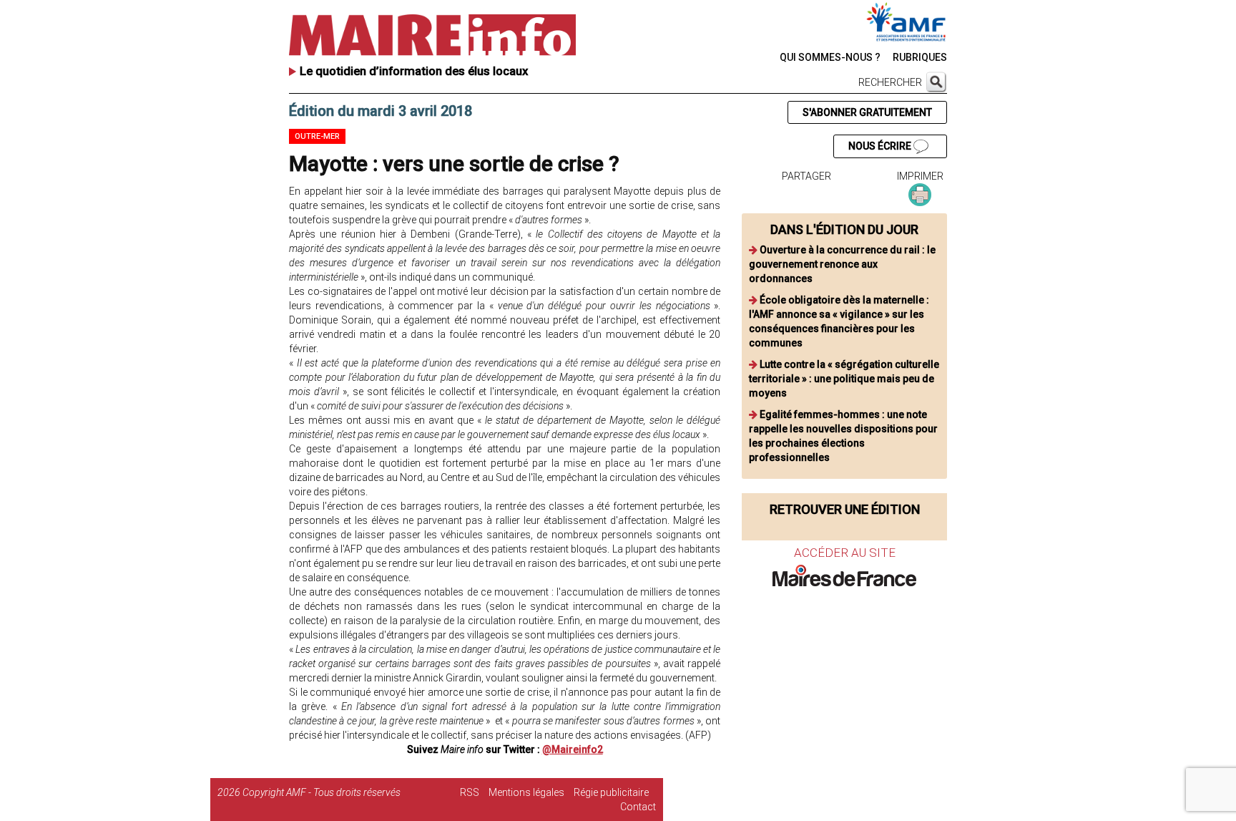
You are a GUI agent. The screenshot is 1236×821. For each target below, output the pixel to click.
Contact (638, 806)
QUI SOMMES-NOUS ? (830, 57)
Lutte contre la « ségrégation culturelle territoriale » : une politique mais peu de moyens (844, 379)
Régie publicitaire (611, 792)
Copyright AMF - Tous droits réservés (321, 792)
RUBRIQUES (920, 57)
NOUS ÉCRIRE (880, 146)
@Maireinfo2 (572, 749)
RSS (469, 792)
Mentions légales (526, 792)
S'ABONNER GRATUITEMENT (867, 112)
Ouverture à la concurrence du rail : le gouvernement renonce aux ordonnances (842, 264)
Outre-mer (317, 136)
